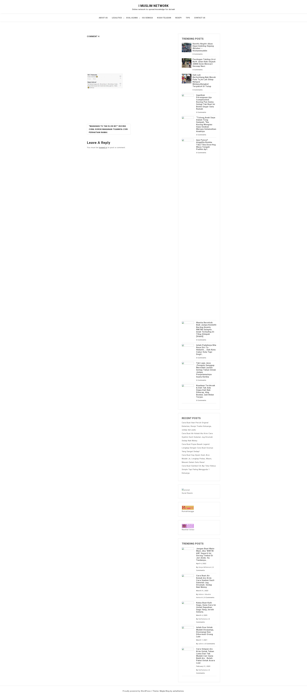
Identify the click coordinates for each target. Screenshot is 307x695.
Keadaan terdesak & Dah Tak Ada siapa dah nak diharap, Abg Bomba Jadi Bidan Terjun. (205, 391)
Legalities (117, 18)
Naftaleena (203, 619)
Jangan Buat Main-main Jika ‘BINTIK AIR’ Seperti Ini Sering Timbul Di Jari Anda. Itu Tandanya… (205, 554)
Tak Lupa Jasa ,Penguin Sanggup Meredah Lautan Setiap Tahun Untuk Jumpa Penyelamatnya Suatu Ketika (206, 370)
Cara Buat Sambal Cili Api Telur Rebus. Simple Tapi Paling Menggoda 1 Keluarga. (199, 469)
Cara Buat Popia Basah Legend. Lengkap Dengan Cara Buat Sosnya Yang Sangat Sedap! (197, 448)
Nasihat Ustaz (188, 530)
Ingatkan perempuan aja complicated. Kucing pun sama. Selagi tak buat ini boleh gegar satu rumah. (205, 102)
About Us (103, 18)
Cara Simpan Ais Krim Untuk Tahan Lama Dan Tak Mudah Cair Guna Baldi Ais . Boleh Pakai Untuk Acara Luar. (205, 656)
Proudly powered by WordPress (137, 691)
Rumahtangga (188, 511)
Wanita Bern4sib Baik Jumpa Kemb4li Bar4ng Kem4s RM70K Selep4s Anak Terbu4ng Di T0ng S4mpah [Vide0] (206, 329)
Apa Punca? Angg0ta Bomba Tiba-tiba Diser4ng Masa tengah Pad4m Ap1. (206, 144)
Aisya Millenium (205, 567)
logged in (103, 147)
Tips (188, 18)
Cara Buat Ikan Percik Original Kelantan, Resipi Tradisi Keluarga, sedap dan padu (197, 426)
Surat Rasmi (187, 493)
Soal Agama (132, 18)
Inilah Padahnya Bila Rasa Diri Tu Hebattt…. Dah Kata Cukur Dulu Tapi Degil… (206, 350)
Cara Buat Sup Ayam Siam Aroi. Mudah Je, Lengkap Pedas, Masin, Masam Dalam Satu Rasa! (197, 458)
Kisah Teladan (164, 18)
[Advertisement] (130, 55)
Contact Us (199, 18)
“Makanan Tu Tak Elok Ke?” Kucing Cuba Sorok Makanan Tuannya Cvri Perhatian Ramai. (108, 129)
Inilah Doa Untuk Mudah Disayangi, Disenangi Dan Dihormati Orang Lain (205, 632)
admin (201, 644)
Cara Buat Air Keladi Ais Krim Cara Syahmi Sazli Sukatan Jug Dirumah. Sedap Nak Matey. (197, 437)
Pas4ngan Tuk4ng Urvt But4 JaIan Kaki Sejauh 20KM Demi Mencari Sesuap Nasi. (204, 62)
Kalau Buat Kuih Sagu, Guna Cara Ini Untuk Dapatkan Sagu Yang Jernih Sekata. (206, 607)
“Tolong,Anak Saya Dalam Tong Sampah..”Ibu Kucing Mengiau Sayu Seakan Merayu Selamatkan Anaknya (206, 124)
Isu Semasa (147, 18)
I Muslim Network (154, 6)
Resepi (178, 18)
